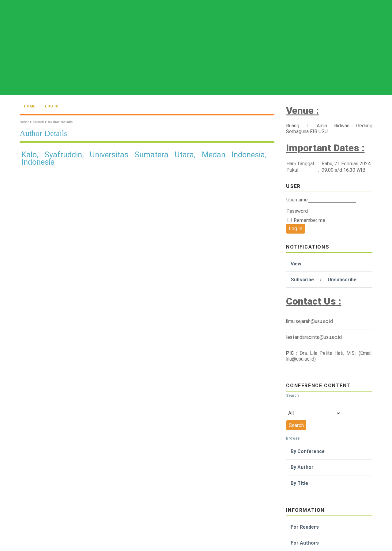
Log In (52, 106)
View (296, 264)
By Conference (308, 451)
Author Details (60, 122)
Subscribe (302, 280)
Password (297, 211)
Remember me (309, 220)
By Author (302, 467)
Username (297, 200)
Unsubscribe (342, 280)
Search (38, 122)
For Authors (305, 543)
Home (30, 106)
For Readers (305, 527)
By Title (299, 483)
